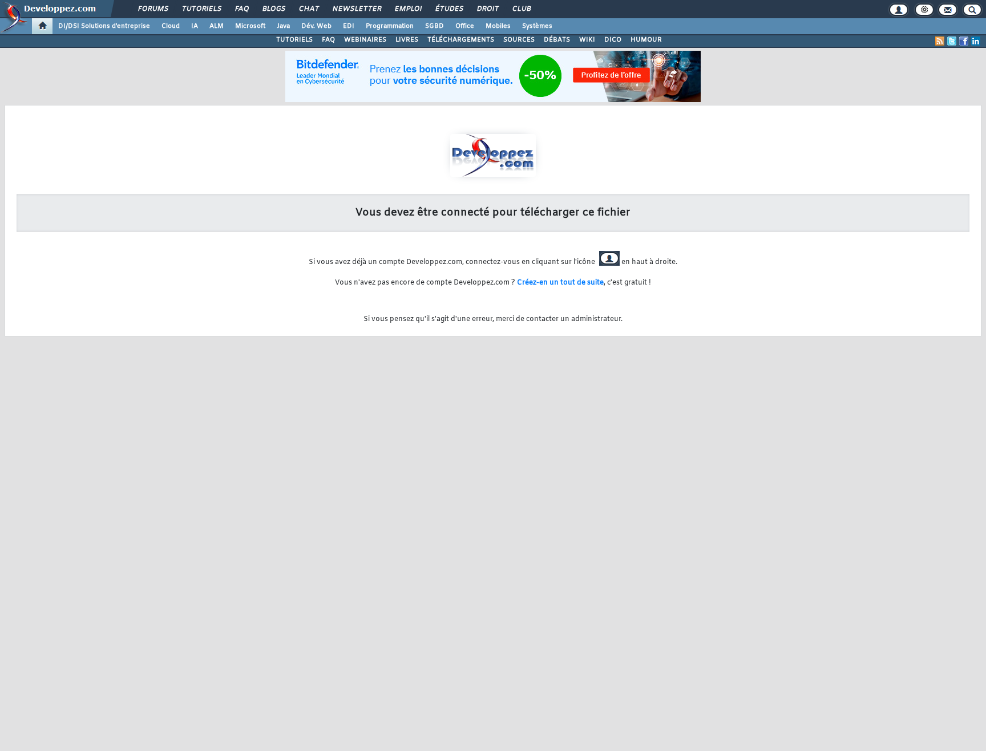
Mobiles (498, 26)
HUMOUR (646, 40)
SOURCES (519, 40)
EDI (348, 26)
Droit (487, 9)
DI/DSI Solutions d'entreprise (104, 26)
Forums (152, 9)
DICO (612, 40)
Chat (308, 9)
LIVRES (406, 40)
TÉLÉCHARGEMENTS (460, 40)
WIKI (587, 40)
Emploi (407, 9)
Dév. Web (316, 26)
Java (283, 26)
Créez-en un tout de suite (560, 282)
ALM (216, 26)
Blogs (273, 9)
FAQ (241, 9)
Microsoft (250, 26)
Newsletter (356, 9)
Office (464, 26)
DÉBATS (557, 40)
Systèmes (537, 26)
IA (194, 26)
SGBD (434, 26)
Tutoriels (201, 9)
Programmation (390, 26)
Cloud (170, 26)
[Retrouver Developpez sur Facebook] (963, 41)
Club (521, 9)
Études (449, 9)
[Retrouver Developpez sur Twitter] (951, 41)
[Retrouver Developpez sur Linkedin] (975, 41)
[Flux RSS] (939, 41)
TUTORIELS (294, 40)
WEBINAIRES (365, 40)
